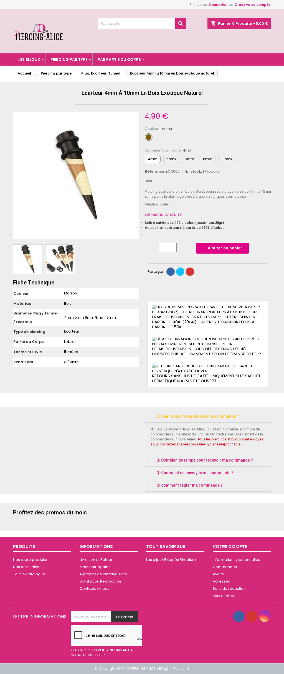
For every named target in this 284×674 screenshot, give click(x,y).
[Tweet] (180, 271)
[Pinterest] (190, 271)
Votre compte (230, 546)
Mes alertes (223, 595)
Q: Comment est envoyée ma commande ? (195, 472)
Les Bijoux (29, 59)
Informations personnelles (236, 559)
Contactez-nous (94, 588)
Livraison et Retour (96, 559)
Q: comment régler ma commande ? (189, 485)
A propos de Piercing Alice (103, 574)
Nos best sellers (27, 566)
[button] (18, 176)
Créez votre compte (252, 4)
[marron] (149, 137)
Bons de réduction (229, 588)
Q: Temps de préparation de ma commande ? (197, 416)
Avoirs (218, 574)
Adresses (221, 581)
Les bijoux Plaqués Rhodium (171, 559)
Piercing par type (68, 59)
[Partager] (170, 271)
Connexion (218, 4)
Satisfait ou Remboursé (100, 581)
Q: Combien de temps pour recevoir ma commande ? (204, 460)
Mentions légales (95, 566)
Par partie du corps (119, 59)
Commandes (225, 566)
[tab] (208, 416)
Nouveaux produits (30, 559)
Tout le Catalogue (29, 574)
